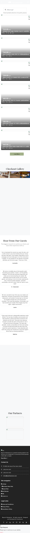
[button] (2, 175)
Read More (4, 458)
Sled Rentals (5, 491)
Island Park (6, 489)
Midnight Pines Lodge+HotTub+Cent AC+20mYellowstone (16, 31)
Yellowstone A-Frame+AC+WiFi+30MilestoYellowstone (16, 123)
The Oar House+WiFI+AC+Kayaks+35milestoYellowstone (16, 100)
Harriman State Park (8, 486)
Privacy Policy (5, 506)
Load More (17, 154)
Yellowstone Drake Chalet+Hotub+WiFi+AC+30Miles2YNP (16, 146)
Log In (1, 532)
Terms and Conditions (8, 504)
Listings (4, 484)
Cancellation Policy (7, 509)
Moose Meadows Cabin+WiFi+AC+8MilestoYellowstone (16, 54)
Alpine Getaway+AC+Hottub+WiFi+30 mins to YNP (15, 77)
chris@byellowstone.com (10, 476)
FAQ (3, 493)
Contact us (5, 496)
